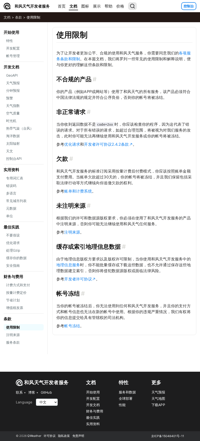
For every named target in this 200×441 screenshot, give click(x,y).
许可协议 (50, 436)
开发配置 (93, 398)
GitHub (46, 392)
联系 (19, 392)
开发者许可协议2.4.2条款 (106, 144)
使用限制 (33, 17)
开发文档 (11, 66)
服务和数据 (127, 392)
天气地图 (158, 398)
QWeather (34, 436)
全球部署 (126, 398)
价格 (120, 6)
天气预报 (158, 392)
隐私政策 (64, 436)
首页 (62, 6)
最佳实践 (11, 227)
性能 (122, 405)
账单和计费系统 (78, 191)
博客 (31, 392)
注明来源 (72, 232)
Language (24, 402)
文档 (73, 6)
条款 (18, 17)
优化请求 (72, 144)
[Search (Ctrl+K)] (132, 6)
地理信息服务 (68, 264)
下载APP (158, 405)
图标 (85, 6)
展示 (97, 6)
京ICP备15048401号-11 (167, 436)
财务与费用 (13, 276)
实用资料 (11, 169)
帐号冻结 (72, 325)
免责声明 (78, 436)
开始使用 (11, 32)
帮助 (108, 6)
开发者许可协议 (78, 279)
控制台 (189, 6)
